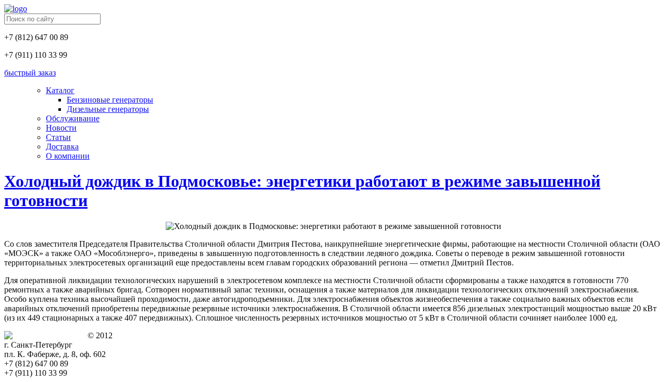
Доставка (62, 146)
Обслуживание (73, 118)
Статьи (58, 137)
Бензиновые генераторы (110, 99)
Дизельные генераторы (108, 109)
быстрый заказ (30, 72)
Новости (61, 127)
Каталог (60, 90)
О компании (68, 155)
